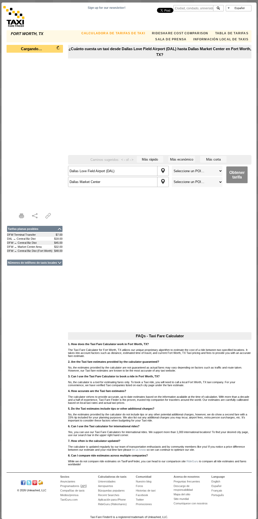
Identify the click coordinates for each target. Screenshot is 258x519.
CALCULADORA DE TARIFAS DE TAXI (113, 33)
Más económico (181, 159)
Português (217, 495)
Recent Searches (108, 495)
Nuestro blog (143, 481)
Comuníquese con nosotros (191, 503)
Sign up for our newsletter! (106, 8)
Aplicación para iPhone (112, 499)
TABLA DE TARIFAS (231, 33)
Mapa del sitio (182, 494)
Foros (139, 485)
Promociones (144, 504)
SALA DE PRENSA (170, 39)
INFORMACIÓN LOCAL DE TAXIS (220, 39)
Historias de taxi (145, 490)
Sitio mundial (181, 498)
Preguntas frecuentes (187, 481)
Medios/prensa (69, 495)
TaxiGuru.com (69, 499)
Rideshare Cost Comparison (180, 33)
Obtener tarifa (237, 174)
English (215, 481)
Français (216, 490)
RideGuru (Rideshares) (112, 504)
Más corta (213, 159)
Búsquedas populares (111, 490)
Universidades (107, 481)
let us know (139, 449)
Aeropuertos (105, 485)
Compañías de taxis (72, 490)
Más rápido (150, 159)
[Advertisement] (35, 131)
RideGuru (192, 461)
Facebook (142, 495)
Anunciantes (67, 481)
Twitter (140, 499)
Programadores (69, 485)
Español (216, 485)
